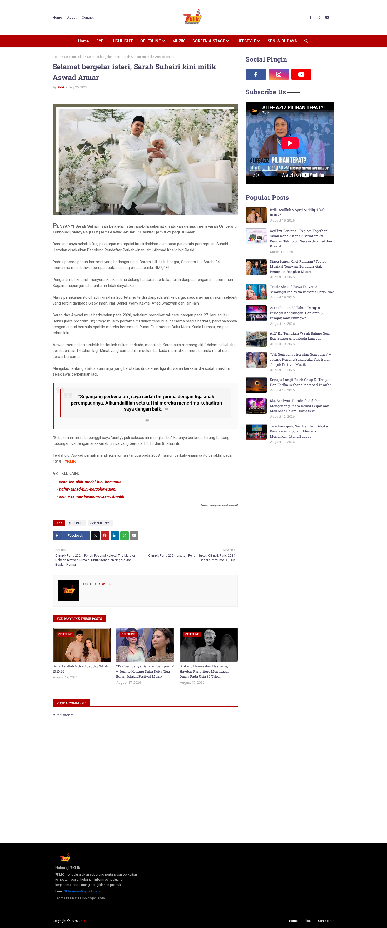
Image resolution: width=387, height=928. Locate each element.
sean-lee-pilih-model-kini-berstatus (90, 482)
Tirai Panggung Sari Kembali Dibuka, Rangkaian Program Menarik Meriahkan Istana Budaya (299, 431)
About (72, 17)
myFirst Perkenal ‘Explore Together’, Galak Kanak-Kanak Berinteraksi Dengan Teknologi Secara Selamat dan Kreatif (301, 238)
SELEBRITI (76, 523)
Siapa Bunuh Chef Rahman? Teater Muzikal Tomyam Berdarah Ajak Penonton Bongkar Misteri (298, 266)
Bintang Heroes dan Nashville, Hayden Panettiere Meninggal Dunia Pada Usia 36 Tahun (204, 671)
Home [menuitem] (83, 41)
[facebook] (310, 17)
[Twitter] (95, 535)
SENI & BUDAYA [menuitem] (282, 41)
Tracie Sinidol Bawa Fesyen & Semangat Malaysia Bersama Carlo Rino (302, 289)
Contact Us (326, 921)
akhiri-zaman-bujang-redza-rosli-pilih (91, 496)
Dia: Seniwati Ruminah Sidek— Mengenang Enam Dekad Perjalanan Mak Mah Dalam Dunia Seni (299, 405)
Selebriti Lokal (74, 57)
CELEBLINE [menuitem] (150, 41)
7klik (61, 87)
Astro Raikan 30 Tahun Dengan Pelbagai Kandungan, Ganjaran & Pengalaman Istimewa (296, 312)
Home (57, 17)
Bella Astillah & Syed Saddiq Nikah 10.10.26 (80, 669)
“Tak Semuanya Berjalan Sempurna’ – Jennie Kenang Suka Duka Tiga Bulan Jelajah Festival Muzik (145, 671)
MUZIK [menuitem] (178, 41)
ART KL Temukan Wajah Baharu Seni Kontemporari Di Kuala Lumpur (300, 336)
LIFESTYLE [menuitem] (246, 41)
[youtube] (327, 17)
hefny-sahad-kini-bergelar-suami (87, 489)
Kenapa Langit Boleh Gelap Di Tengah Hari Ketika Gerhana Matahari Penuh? (300, 382)
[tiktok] (324, 74)
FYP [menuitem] (100, 41)
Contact (88, 17)
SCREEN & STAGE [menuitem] (208, 41)
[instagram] (318, 17)
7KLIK (83, 921)
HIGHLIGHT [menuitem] (122, 41)
